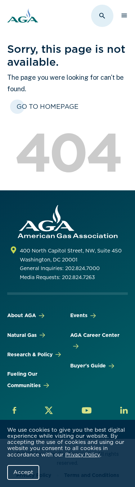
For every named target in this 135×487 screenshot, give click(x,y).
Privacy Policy (82, 455)
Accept (23, 472)
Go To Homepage (47, 106)
